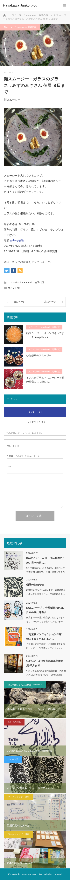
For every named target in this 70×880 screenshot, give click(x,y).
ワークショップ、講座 (18, 797)
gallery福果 (17, 240)
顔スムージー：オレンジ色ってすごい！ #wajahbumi (45, 335)
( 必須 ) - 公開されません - (24, 456)
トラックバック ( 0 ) (35, 422)
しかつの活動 (14, 722)
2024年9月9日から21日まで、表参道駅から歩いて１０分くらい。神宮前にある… (46, 592)
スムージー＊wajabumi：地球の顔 (20, 27)
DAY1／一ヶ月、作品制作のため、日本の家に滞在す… (46, 610)
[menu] (64, 5)
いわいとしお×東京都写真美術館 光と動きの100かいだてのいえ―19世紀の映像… (46, 675)
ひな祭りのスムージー (39, 355)
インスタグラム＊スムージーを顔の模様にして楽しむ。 (45, 379)
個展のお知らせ (35, 584)
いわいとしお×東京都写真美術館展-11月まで (44, 663)
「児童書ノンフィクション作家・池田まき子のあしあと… (45, 636)
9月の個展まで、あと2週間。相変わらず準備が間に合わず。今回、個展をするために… (45, 572)
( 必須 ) (13, 446)
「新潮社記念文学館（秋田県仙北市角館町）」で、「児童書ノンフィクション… (45, 646)
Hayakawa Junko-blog (22, 5)
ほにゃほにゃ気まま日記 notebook (25, 684)
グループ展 (13, 759)
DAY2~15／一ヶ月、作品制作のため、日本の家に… (45, 560)
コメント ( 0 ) (35, 412)
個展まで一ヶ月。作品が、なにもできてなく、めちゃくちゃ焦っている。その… (45, 619)
